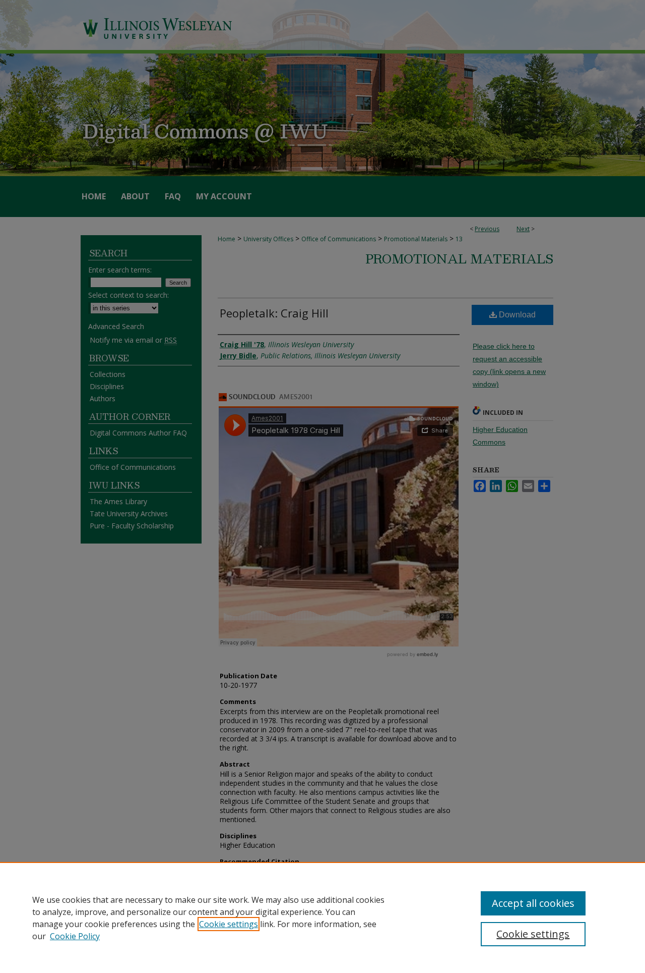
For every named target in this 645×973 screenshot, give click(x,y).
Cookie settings (228, 924)
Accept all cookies (533, 903)
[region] (322, 917)
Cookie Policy (75, 936)
